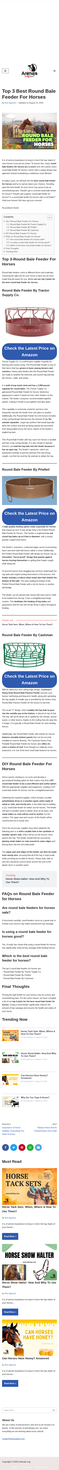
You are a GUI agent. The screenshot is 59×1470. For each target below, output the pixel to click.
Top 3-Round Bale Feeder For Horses (22, 221)
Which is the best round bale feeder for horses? (30, 245)
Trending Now (12, 251)
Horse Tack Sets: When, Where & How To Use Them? (27, 624)
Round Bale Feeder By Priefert (23, 227)
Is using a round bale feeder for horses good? (30, 242)
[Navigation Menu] (5, 71)
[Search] (55, 71)
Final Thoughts (12, 248)
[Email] (38, 1147)
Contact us (27, 1467)
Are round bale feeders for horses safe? (27, 239)
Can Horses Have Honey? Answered (25, 1358)
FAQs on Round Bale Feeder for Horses (23, 236)
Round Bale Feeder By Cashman (24, 230)
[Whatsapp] (30, 1147)
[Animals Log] (29, 71)
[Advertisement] (29, 30)
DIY (5, 807)
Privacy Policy (41, 1467)
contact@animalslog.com (13, 1439)
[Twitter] (13, 1147)
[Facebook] (5, 1147)
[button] (48, 217)
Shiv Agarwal (10, 103)
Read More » (9, 1237)
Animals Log (24, 1462)
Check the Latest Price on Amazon (29, 351)
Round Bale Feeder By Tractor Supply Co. (28, 224)
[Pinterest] (22, 1147)
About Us (15, 1467)
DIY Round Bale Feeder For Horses (21, 233)
